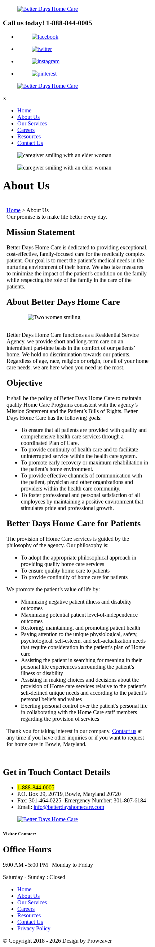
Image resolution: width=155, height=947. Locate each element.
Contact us (124, 731)
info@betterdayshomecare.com (69, 807)
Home (24, 110)
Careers (26, 130)
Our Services (32, 123)
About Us (28, 117)
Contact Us (30, 143)
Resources (29, 136)
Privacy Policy (33, 928)
